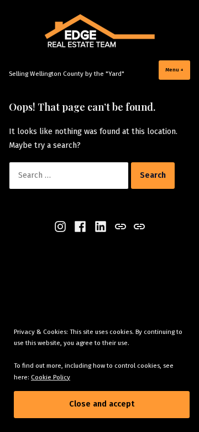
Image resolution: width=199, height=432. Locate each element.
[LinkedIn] (101, 226)
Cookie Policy (50, 377)
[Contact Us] (120, 226)
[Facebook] (80, 226)
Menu (177, 69)
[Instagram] (61, 226)
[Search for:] (70, 175)
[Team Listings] (138, 226)
